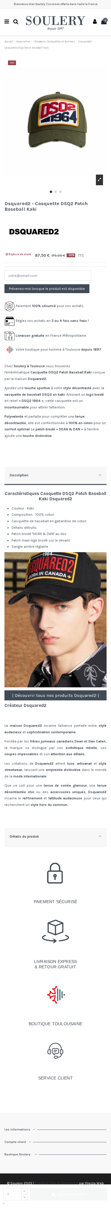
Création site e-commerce (56, 1183)
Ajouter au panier (72, 1194)
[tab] (55, 476)
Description (19, 475)
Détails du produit (24, 836)
